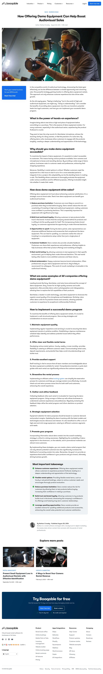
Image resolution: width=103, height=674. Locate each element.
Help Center (73, 631)
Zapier (54, 654)
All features (39, 656)
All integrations (57, 657)
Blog (70, 648)
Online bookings (41, 635)
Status (41, 669)
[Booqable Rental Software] (10, 3)
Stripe (54, 631)
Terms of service (55, 669)
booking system (59, 378)
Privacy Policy (66, 669)
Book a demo (58, 608)
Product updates (74, 638)
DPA (73, 669)
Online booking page (42, 650)
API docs (72, 651)
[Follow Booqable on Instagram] (6, 639)
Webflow (55, 648)
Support (71, 635)
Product (40, 3)
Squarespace (56, 644)
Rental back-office (41, 631)
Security (47, 669)
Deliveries (55, 635)
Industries (30, 3)
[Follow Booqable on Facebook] (3, 639)
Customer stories (74, 641)
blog (46, 12)
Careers (88, 635)
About (88, 631)
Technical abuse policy (94, 669)
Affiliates (72, 657)
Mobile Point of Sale (42, 638)
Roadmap (89, 638)
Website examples (75, 644)
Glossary (72, 654)
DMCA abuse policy (81, 669)
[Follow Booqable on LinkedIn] (9, 639)
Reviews (88, 641)
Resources (69, 3)
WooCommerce (57, 651)
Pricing (49, 3)
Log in (85, 3)
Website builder (41, 647)
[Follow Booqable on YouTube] (12, 639)
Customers (58, 3)
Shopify (54, 641)
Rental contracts (41, 653)
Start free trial (94, 3)
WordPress (55, 638)
